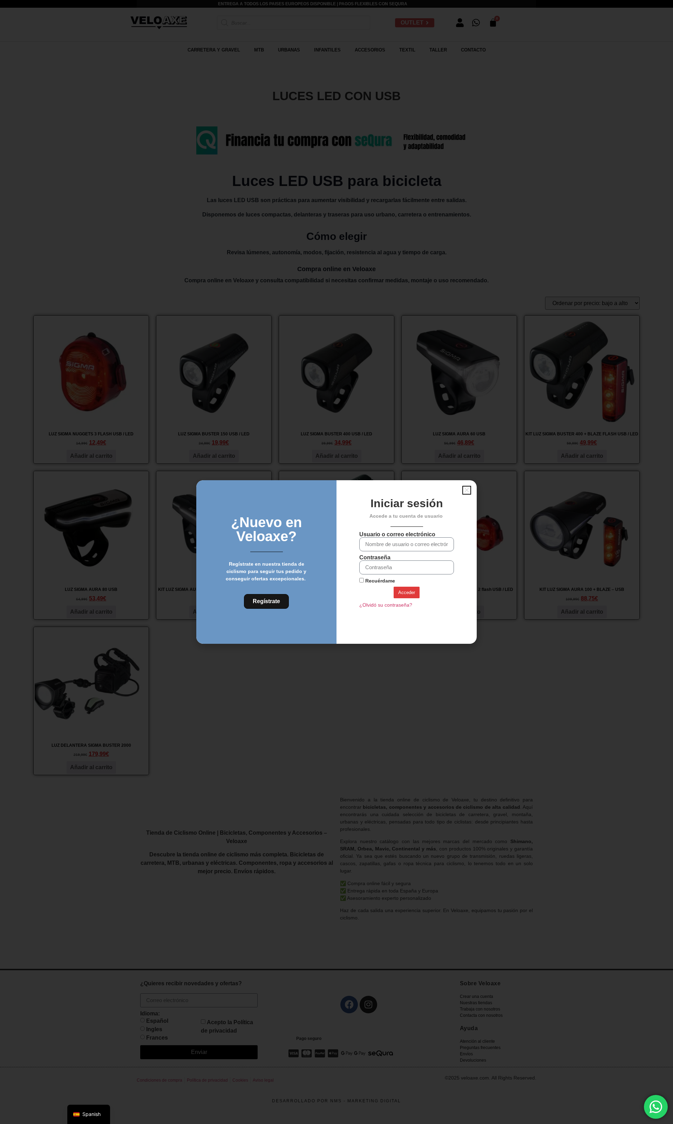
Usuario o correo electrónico (397, 534)
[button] (467, 490)
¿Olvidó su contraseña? (385, 605)
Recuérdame (379, 581)
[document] (336, 562)
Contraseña (374, 557)
